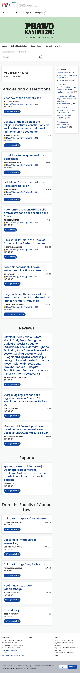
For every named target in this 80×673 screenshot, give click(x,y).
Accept (72, 666)
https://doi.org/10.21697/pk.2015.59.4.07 (22, 276)
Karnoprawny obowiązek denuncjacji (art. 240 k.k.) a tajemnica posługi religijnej (66, 113)
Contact (22, 52)
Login (27, 12)
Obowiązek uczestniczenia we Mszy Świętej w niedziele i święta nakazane (66, 88)
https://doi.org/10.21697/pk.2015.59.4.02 (22, 138)
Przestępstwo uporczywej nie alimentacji (63, 124)
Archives (58, 46)
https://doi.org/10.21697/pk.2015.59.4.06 (22, 249)
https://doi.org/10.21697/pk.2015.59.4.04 (22, 192)
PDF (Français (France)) (15, 314)
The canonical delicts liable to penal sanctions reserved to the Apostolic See (67, 77)
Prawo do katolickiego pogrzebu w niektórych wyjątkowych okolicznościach (66, 100)
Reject (63, 666)
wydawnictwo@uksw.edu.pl (13, 655)
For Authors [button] (36, 46)
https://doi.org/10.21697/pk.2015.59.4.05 (22, 222)
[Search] (40, 57)
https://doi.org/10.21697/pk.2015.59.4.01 (22, 104)
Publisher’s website (9, 650)
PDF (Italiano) (10, 229)
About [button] (4, 46)
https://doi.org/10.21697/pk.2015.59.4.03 (22, 165)
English (40, 12)
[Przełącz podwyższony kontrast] (16, 12)
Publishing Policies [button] (19, 46)
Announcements (9, 52)
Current (49, 46)
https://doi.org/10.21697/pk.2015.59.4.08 (22, 307)
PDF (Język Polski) (12, 111)
